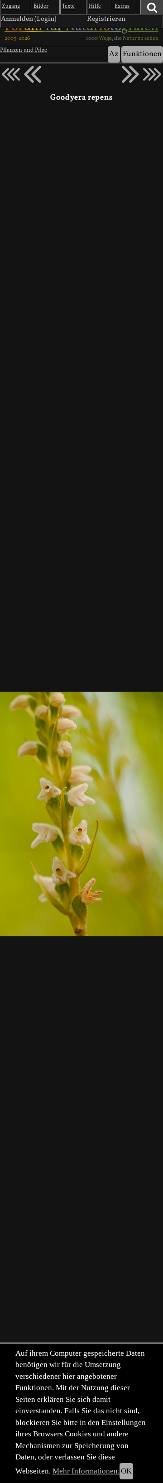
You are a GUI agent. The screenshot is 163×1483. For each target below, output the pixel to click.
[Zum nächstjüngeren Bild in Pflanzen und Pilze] (32, 74)
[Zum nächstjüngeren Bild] (11, 74)
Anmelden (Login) (29, 19)
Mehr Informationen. (86, 1471)
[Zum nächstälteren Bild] (152, 74)
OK (126, 1471)
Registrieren (106, 19)
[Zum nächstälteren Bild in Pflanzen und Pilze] (130, 74)
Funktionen (142, 54)
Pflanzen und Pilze (23, 50)
